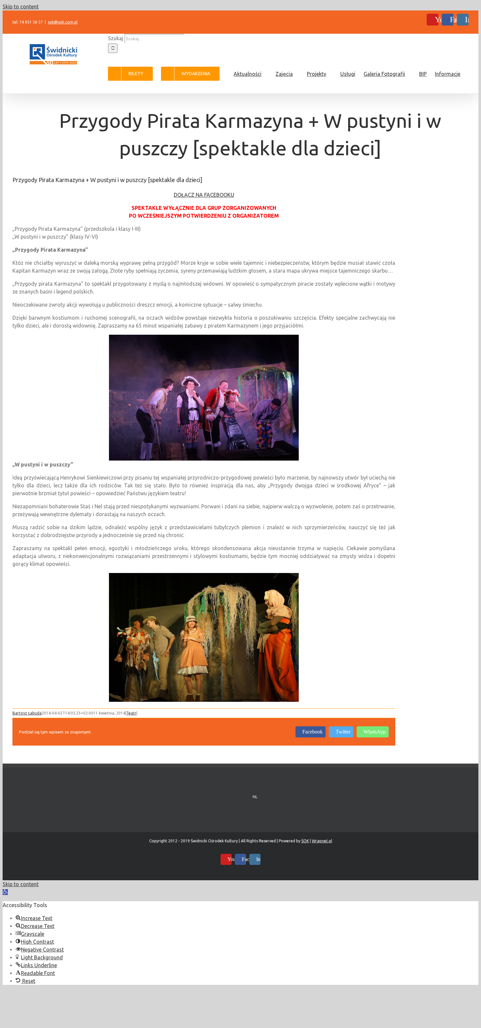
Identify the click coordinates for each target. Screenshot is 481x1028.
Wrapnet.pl (322, 841)
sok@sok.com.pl (63, 22)
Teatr (131, 713)
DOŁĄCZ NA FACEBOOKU (204, 195)
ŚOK (305, 841)
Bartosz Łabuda (27, 713)
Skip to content (21, 6)
